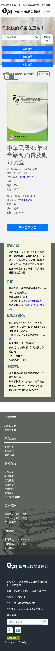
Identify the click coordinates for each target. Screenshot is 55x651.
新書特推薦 (10, 429)
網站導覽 (5, 5)
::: (7, 560)
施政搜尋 (27, 56)
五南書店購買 (27, 227)
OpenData (23, 539)
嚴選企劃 (10, 438)
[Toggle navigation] (48, 11)
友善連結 (9, 548)
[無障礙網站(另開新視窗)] (13, 637)
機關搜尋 (27, 64)
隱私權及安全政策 (31, 5)
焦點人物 (9, 455)
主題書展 (9, 451)
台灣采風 (9, 472)
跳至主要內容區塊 (8, 1)
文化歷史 (9, 480)
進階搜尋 (47, 39)
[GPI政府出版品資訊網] (21, 11)
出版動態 (10, 417)
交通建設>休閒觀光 (31, 301)
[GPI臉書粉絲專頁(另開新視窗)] (10, 630)
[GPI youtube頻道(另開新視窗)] (18, 630)
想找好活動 (10, 425)
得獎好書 (9, 447)
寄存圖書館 (10, 522)
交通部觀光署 (25, 200)
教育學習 (9, 484)
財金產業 (9, 493)
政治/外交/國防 (12, 497)
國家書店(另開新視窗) (15, 514)
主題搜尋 (27, 48)
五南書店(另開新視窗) (15, 518)
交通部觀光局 (27, 177)
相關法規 (9, 543)
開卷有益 (10, 463)
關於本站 (16, 5)
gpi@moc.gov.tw (26, 603)
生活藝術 (9, 476)
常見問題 (9, 539)
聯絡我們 (46, 5)
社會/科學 (9, 489)
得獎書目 (23, 543)
